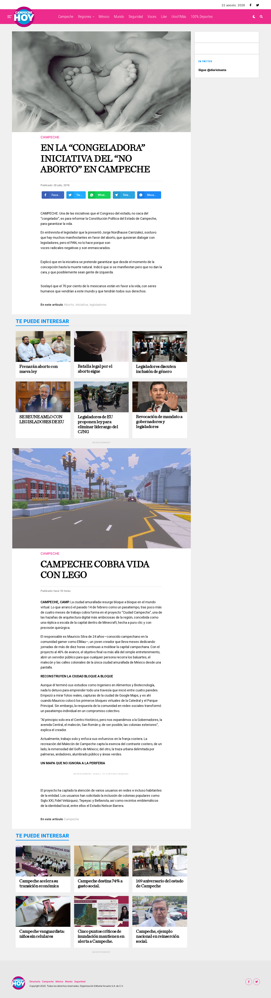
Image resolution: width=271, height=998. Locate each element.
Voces (151, 16)
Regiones (84, 16)
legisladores (98, 304)
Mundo (119, 16)
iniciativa (82, 304)
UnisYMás (178, 16)
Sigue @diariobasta (212, 70)
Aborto (69, 304)
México (104, 16)
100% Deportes (202, 16)
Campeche (65, 16)
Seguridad (136, 16)
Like (164, 16)
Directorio (34, 981)
